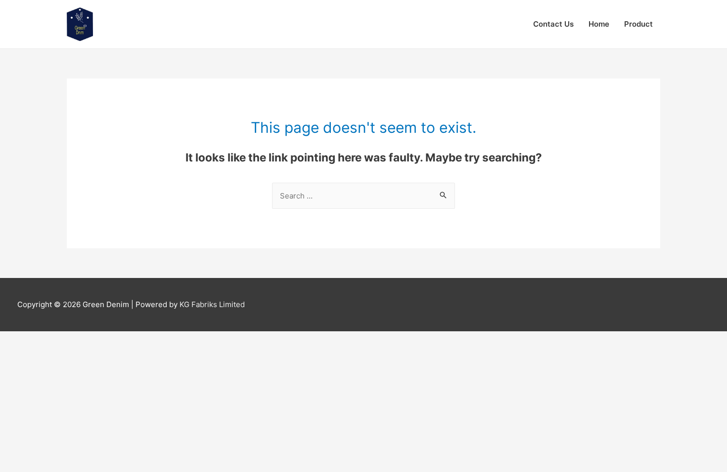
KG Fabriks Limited (212, 304)
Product (638, 24)
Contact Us (553, 24)
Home (599, 24)
